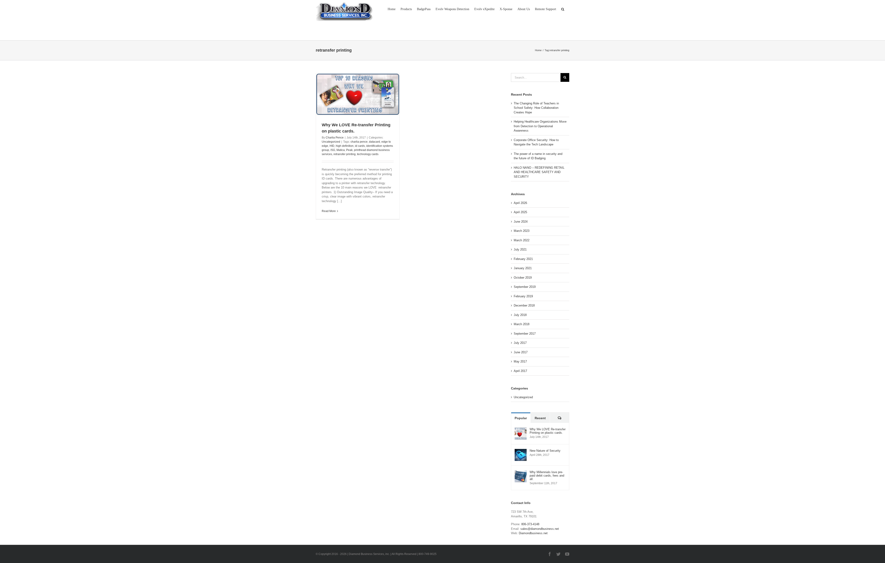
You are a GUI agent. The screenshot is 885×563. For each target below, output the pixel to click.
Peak (349, 150)
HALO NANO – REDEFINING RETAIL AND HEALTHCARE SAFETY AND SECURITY (539, 172)
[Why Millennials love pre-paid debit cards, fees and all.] (521, 472)
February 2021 (523, 259)
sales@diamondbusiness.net (539, 529)
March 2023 (521, 231)
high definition (345, 145)
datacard (374, 141)
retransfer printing (344, 154)
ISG (332, 150)
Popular (521, 418)
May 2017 (520, 361)
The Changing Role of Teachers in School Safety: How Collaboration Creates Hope (536, 108)
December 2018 (524, 305)
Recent (540, 418)
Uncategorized (331, 141)
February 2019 (523, 296)
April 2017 (520, 371)
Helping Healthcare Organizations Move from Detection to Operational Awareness (540, 126)
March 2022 (521, 240)
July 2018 (520, 315)
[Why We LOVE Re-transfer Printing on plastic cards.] (521, 429)
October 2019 (523, 277)
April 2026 (520, 203)
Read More (329, 211)
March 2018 (521, 324)
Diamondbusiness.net (533, 533)
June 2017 (521, 352)
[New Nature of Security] (521, 451)
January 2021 (523, 268)
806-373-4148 (530, 524)
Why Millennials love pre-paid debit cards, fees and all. (547, 475)
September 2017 (525, 333)
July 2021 (520, 249)
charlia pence (359, 141)
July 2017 (520, 343)
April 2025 (520, 212)
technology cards (367, 154)
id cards (360, 145)
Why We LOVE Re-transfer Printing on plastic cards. (548, 430)
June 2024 (521, 221)
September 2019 (525, 287)
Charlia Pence (335, 137)
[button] (562, 9)
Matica (340, 150)
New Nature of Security (545, 450)
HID (332, 145)
